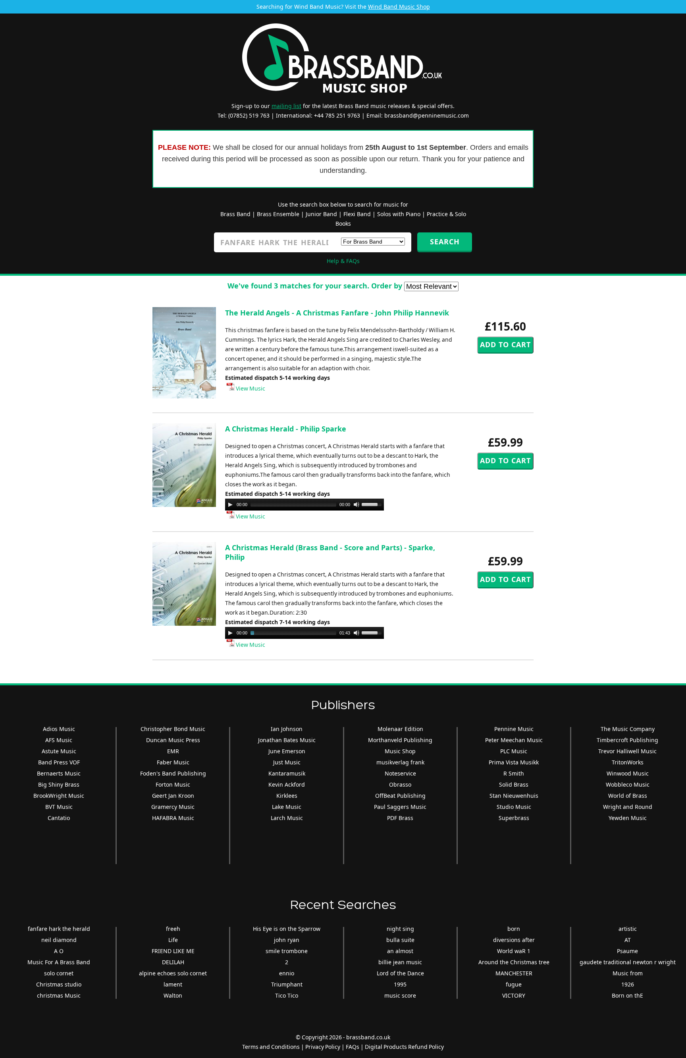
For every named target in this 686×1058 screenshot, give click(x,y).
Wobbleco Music (627, 784)
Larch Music (287, 818)
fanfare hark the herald (59, 928)
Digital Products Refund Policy (404, 1046)
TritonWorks (628, 762)
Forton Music (173, 784)
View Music (250, 388)
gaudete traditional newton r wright (628, 962)
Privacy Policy (322, 1046)
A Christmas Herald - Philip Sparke (285, 428)
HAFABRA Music (173, 818)
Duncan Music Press (173, 740)
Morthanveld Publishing (400, 740)
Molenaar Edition (400, 729)
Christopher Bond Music (173, 729)
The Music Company (628, 729)
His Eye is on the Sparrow (286, 928)
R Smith (513, 773)
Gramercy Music (173, 806)
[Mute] (356, 504)
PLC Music (513, 751)
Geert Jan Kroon (173, 795)
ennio (286, 973)
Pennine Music (514, 729)
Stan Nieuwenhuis (513, 795)
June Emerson (286, 751)
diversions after (514, 940)
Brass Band (235, 214)
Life (173, 940)
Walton (173, 995)
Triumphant (287, 984)
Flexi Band (357, 214)
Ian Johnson (287, 729)
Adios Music (59, 729)
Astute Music (59, 751)
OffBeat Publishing (400, 795)
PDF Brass (400, 818)
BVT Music (59, 806)
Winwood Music (628, 773)
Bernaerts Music (59, 773)
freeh (173, 928)
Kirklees (286, 795)
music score (400, 995)
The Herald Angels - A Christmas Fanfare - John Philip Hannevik (337, 312)
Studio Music (514, 806)
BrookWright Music (58, 795)
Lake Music (286, 806)
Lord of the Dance (400, 973)
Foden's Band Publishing (173, 773)
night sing (400, 928)
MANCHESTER (513, 973)
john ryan (286, 940)
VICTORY (513, 995)
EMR (173, 751)
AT (627, 940)
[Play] (230, 504)
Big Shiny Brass (58, 784)
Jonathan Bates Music (287, 740)
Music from (628, 973)
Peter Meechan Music (514, 740)
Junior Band (321, 214)
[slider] (373, 504)
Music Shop (400, 751)
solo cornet (58, 973)
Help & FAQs (343, 261)
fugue (514, 984)
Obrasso (400, 784)
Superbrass (514, 818)
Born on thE (627, 995)
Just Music (287, 762)
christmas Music (59, 995)
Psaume (627, 951)
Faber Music (173, 762)
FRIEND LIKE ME (173, 951)
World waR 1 (513, 951)
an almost (400, 951)
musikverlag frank (400, 762)
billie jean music (400, 962)
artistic (628, 928)
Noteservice (400, 773)
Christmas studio (58, 984)
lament (173, 984)
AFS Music (58, 740)
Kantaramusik (286, 773)
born (513, 928)
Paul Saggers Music (400, 806)
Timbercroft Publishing (627, 740)
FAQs (352, 1046)
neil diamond (59, 940)
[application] (304, 505)
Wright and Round (627, 806)
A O (59, 951)
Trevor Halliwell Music (627, 751)
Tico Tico (286, 995)
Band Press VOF (59, 762)
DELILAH (173, 962)
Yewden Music (628, 818)
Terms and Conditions (271, 1046)
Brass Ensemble (278, 214)
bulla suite (400, 940)
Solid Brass (513, 784)
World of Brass (627, 795)
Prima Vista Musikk (514, 762)
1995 (400, 984)
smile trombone (287, 951)
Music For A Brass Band (58, 962)
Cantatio (59, 818)
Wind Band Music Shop (399, 6)
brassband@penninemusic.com (426, 115)
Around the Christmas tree (513, 962)
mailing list (286, 106)
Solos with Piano (398, 214)
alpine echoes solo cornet (173, 973)
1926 (627, 984)
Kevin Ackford (286, 784)
